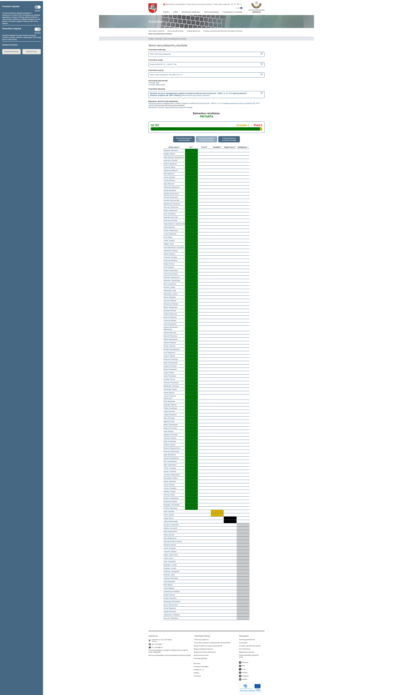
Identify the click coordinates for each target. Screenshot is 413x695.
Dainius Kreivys (169, 264)
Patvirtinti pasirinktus (11, 51)
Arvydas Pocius (169, 379)
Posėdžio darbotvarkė (156, 85)
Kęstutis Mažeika (170, 317)
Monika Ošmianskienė (171, 349)
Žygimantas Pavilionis (171, 592)
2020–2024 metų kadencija (160, 54)
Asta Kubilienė (168, 267)
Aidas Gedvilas (168, 511)
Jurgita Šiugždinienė (171, 458)
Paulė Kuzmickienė (170, 274)
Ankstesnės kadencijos (191, 12)
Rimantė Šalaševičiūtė (171, 448)
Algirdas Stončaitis (170, 435)
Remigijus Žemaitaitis (171, 505)
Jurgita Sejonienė (169, 415)
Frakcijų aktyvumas (193, 31)
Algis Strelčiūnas (169, 441)
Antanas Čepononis (170, 197)
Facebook (245, 662)
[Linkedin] (240, 679)
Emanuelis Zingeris (170, 501)
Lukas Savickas (169, 411)
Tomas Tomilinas (169, 468)
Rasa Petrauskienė (170, 363)
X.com (244, 669)
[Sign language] (239, 8)
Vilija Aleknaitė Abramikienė (173, 157)
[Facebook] (240, 662)
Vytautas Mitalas (169, 321)
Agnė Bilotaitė (168, 184)
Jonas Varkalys (169, 485)
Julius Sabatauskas (170, 521)
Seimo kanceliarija (211, 12)
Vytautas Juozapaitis (171, 572)
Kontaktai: (153, 636)
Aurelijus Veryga (169, 491)
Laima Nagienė (168, 588)
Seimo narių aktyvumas (175, 31)
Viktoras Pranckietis (171, 383)
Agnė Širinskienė (169, 455)
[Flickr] (240, 666)
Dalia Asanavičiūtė (170, 531)
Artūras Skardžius (170, 598)
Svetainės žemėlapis (201, 666)
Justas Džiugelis (169, 548)
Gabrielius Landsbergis (171, 281)
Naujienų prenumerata (246, 652)
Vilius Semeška (169, 418)
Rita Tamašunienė (170, 461)
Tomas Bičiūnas (169, 180)
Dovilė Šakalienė (169, 608)
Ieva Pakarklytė (169, 353)
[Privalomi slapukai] (37, 7)
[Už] (192, 147)
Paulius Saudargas (170, 408)
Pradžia (151, 39)
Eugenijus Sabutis (170, 405)
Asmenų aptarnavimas (247, 639)
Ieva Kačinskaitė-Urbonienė (173, 247)
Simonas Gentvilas (170, 221)
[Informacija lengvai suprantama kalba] (241, 8)
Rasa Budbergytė (169, 538)
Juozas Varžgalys (170, 488)
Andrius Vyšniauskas (171, 498)
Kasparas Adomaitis (170, 150)
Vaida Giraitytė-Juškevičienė (174, 224)
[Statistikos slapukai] (37, 29)
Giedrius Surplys (169, 445)
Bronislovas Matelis (170, 304)
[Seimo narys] (179, 147)
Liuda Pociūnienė (169, 376)
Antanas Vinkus (169, 495)
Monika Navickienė (170, 339)
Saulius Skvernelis (170, 428)
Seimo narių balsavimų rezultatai (160, 34)
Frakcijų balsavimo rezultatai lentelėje (229, 139)
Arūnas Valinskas (169, 481)
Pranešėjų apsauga (200, 658)
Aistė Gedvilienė (169, 214)
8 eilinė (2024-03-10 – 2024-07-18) (163, 64)
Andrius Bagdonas (170, 164)
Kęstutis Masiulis (169, 301)
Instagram (245, 676)
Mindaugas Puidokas (171, 386)
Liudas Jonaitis (169, 241)
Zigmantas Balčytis (170, 170)
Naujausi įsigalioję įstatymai (203, 649)
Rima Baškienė (168, 174)
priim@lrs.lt (159, 647)
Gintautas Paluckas (170, 359)
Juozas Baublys (169, 177)
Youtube (244, 672)
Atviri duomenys (244, 649)
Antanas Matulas (169, 311)
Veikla (175, 12)
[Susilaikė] (221, 147)
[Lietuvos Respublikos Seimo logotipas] (256, 7)
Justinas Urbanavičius (171, 475)
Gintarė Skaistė (169, 595)
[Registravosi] (235, 147)
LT (235, 4)
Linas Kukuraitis (169, 582)
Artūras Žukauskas (170, 508)
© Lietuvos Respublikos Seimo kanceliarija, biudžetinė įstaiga (169, 655)
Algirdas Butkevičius (171, 194)
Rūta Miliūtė (168, 585)
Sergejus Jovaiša (169, 568)
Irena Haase (167, 237)
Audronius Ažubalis (170, 160)
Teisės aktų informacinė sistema (199, 4)
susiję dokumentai (171, 107)
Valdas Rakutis (169, 393)
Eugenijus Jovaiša (170, 565)
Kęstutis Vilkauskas (170, 618)
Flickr (243, 666)
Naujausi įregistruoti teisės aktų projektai (208, 646)
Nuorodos (197, 663)
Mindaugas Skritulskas (171, 602)
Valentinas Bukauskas (171, 187)
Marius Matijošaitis (170, 307)
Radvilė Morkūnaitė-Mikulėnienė (171, 328)
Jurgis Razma (168, 518)
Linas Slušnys (168, 431)
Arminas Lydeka (169, 287)
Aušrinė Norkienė (169, 343)
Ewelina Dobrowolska (171, 200)
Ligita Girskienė (169, 227)
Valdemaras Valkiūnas (171, 615)
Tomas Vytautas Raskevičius (169, 397)
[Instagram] (240, 676)
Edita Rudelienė (169, 401)
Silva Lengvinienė (169, 284)
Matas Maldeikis (169, 297)
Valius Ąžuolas (168, 535)
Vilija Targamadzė (170, 465)
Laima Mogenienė (170, 324)
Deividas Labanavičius (171, 277)
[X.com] (240, 669)
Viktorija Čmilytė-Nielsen (172, 541)
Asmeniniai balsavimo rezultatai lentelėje (206, 139)
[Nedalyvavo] (247, 147)
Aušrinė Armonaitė (170, 528)
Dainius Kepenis (169, 254)
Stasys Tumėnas (169, 471)
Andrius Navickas (169, 333)
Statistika (158, 39)
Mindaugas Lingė (169, 291)
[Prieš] (206, 147)
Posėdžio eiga (153, 83)
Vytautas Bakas (169, 167)
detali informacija (185, 107)
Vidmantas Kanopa (170, 251)
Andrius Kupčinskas (170, 271)
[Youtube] (240, 672)
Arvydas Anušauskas (171, 525)
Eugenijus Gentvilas (170, 217)
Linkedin (244, 679)
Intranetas (197, 676)
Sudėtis (166, 12)
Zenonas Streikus (170, 438)
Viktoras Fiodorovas (170, 207)
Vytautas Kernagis (170, 257)
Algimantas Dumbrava (171, 204)
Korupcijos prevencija (201, 655)
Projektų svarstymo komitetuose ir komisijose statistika (222, 31)
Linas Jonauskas (169, 561)
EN (238, 4)
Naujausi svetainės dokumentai (205, 652)
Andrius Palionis (169, 356)
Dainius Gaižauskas (170, 211)
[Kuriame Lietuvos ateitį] (250, 692)
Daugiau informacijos (10, 45)
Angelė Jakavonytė (170, 555)
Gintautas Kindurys (170, 261)
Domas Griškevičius (170, 231)
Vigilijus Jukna (168, 244)
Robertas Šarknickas (171, 451)
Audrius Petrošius (170, 366)
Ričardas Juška (169, 575)
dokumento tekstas (156, 107)
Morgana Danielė (169, 545)
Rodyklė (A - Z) (199, 670)
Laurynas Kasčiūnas (170, 578)
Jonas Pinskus (168, 373)
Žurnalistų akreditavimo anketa (250, 646)
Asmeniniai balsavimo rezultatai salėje (184, 139)
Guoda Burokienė (169, 190)
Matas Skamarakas (170, 425)
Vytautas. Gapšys (170, 551)
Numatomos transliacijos (176, 4)
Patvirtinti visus (31, 51)
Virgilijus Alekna (169, 154)
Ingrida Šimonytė (169, 612)
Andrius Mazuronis (170, 314)
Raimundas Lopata (170, 294)
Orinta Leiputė (168, 515)
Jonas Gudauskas (169, 234)
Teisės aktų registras (221, 4)
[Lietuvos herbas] (152, 8)
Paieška (196, 673)
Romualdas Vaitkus (170, 478)
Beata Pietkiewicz (170, 369)
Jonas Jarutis (168, 558)
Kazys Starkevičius (170, 605)
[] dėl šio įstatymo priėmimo (198, 94)
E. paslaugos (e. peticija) (232, 12)
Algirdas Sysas (168, 421)
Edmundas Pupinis (170, 389)
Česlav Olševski (169, 346)
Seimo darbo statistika (156, 31)
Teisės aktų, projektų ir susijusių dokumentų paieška (212, 643)
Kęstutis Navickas (170, 336)
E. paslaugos (243, 643)
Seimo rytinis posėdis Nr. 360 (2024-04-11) (166, 75)
